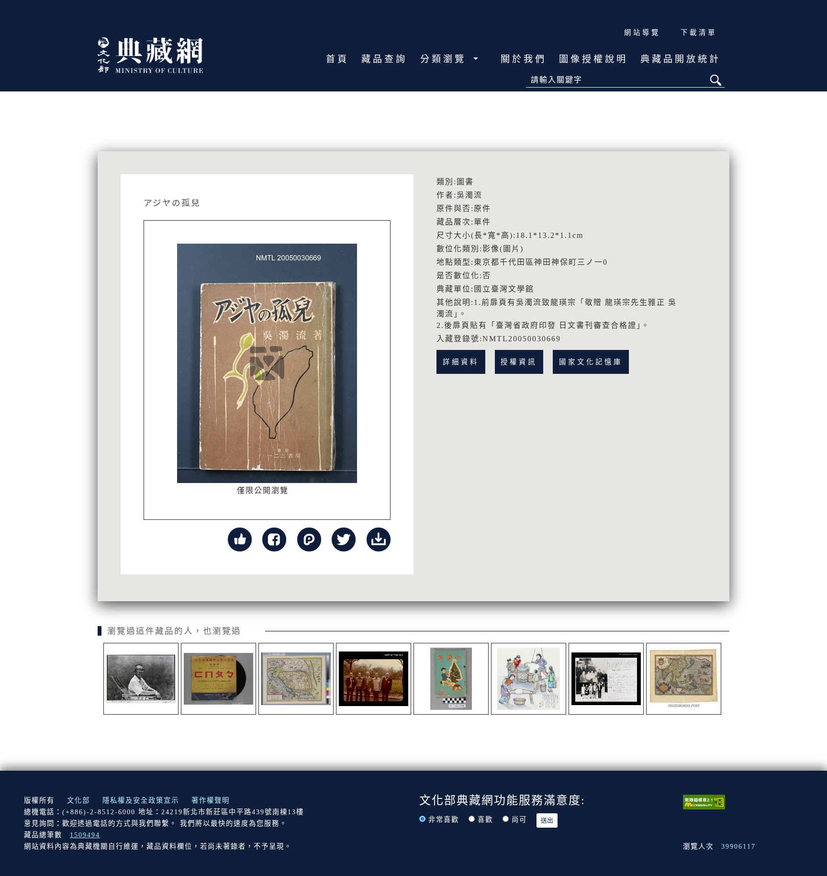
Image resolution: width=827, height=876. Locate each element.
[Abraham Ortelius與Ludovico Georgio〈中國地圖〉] (296, 679)
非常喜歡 (443, 819)
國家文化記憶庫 (591, 362)
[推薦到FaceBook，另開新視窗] (274, 539)
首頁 (337, 59)
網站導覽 (642, 32)
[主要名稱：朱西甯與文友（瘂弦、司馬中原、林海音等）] (606, 679)
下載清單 (699, 32)
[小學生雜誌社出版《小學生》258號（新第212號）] (451, 679)
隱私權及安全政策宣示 (140, 800)
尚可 (519, 819)
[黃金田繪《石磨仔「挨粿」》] (528, 679)
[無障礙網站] (704, 801)
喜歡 (485, 819)
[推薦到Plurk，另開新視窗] (309, 539)
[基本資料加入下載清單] (379, 539)
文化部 (78, 800)
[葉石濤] (141, 679)
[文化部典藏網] (150, 54)
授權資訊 (519, 362)
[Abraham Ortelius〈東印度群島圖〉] (683, 679)
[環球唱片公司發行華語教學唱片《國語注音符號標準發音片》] (218, 679)
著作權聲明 (210, 800)
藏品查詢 (384, 59)
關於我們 (524, 59)
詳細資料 (461, 362)
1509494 (85, 835)
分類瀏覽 (445, 59)
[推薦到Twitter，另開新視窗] (344, 539)
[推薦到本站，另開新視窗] (240, 539)
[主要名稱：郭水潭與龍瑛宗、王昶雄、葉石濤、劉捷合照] (373, 679)
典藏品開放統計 (680, 59)
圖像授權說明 (593, 59)
